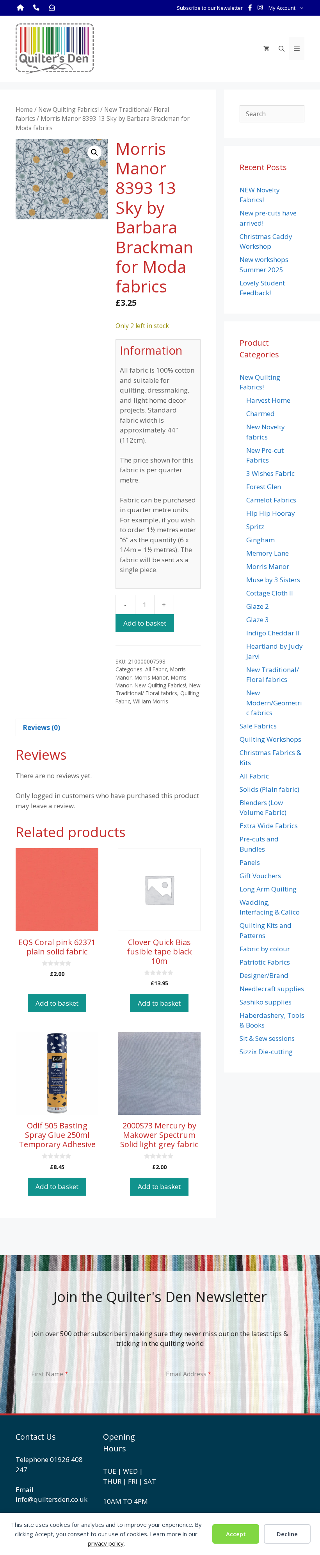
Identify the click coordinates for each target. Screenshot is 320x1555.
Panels (250, 862)
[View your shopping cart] (266, 48)
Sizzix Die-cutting (266, 1051)
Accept (236, 1534)
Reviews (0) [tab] (41, 727)
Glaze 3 (257, 619)
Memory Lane (267, 553)
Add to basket (144, 623)
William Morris (150, 701)
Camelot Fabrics (271, 499)
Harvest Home (268, 400)
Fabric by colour (265, 948)
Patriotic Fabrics (265, 962)
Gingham (260, 539)
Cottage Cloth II (269, 592)
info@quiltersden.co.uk (51, 1499)
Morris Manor (151, 677)
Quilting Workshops (270, 739)
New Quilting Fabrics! (68, 109)
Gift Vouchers (260, 875)
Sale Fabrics (258, 725)
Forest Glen (263, 486)
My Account (281, 7)
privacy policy (106, 1543)
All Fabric (156, 669)
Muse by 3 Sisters (273, 579)
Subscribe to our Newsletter (210, 7)
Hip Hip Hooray (270, 513)
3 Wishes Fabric (270, 473)
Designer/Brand (264, 975)
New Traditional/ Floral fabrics (158, 689)
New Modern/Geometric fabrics (274, 702)
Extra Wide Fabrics (269, 825)
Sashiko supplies (266, 1001)
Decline (287, 1534)
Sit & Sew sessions (267, 1038)
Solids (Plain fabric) (269, 789)
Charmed (260, 413)
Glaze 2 (257, 606)
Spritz (255, 526)
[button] (94, 152)
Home (24, 109)
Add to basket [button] (57, 1003)
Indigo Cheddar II (273, 632)
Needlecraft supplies (272, 988)
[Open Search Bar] (281, 48)
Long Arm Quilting (268, 888)
